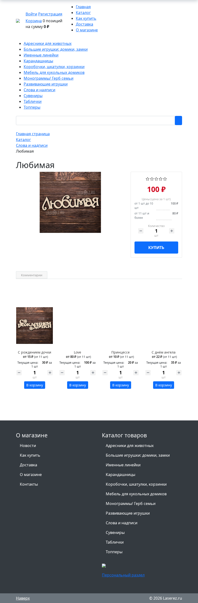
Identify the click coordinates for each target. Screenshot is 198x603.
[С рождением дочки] (34, 325)
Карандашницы (120, 474)
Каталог (83, 12)
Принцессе (120, 352)
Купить (156, 247)
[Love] (77, 325)
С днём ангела (164, 352)
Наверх (23, 598)
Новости (28, 445)
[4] (161, 178)
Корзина (34, 20)
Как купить (86, 18)
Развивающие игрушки (128, 513)
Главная (83, 6)
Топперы (114, 551)
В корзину (34, 385)
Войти (31, 14)
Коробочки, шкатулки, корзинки (136, 484)
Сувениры (115, 532)
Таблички (115, 542)
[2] (152, 178)
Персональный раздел (123, 575)
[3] (156, 178)
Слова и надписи (121, 522)
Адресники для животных (130, 445)
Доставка (84, 24)
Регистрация (50, 14)
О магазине (87, 30)
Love (77, 352)
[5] (165, 178)
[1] (147, 178)
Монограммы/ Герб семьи (131, 503)
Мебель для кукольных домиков (136, 494)
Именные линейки (123, 465)
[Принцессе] (120, 325)
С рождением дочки (34, 352)
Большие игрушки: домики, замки (138, 455)
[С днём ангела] (163, 325)
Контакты (29, 484)
